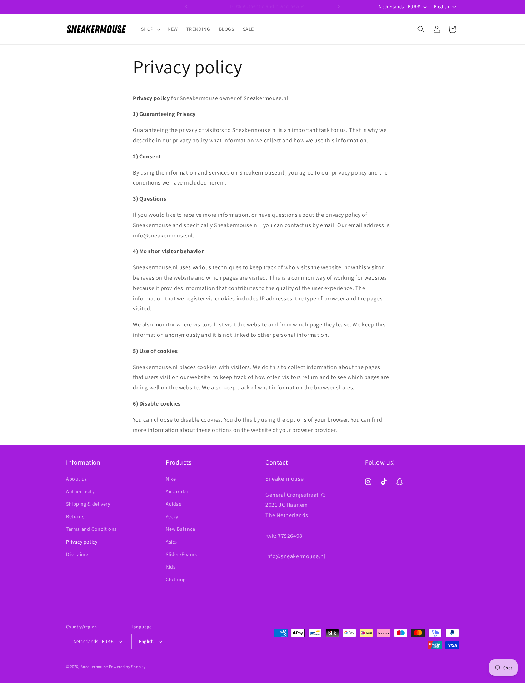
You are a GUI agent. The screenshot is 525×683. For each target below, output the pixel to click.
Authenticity (80, 491)
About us (76, 479)
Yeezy (172, 516)
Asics (171, 542)
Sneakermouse (94, 666)
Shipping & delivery (88, 504)
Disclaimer (78, 554)
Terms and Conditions (91, 529)
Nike (171, 479)
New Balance (180, 529)
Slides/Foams (181, 554)
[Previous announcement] (186, 7)
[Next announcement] (338, 7)
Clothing (176, 579)
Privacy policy (81, 542)
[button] (150, 28)
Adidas (173, 504)
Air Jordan (178, 491)
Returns (75, 516)
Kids (170, 567)
